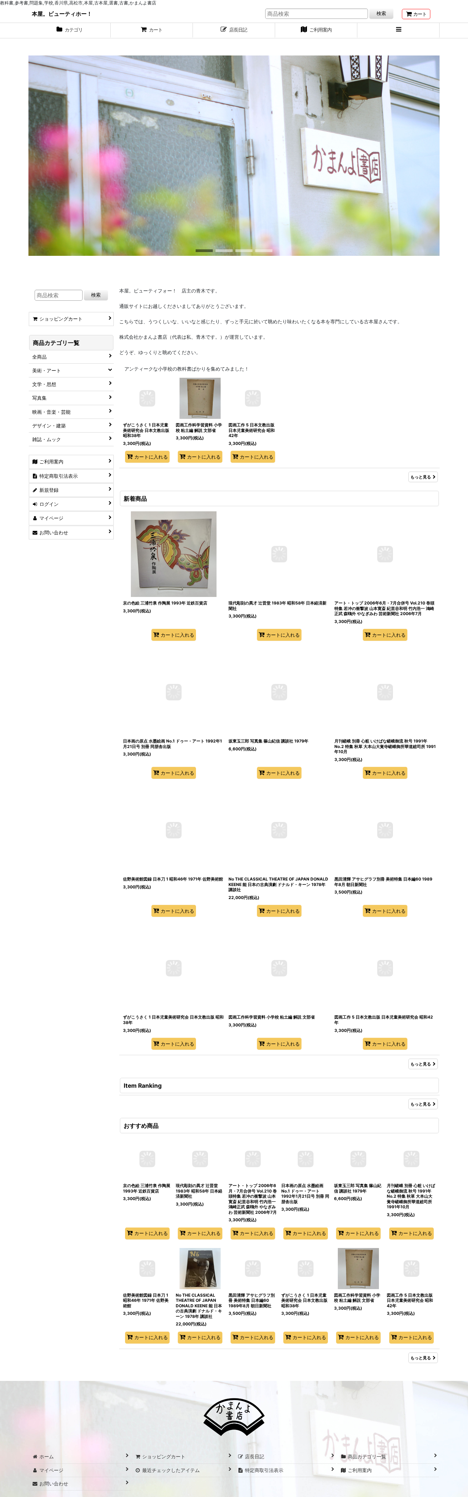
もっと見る (420, 476)
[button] (398, 30)
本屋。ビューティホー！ (62, 13)
